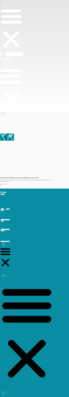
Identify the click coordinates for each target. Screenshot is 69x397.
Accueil (4, 1)
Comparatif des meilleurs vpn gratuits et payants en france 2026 (19, 177)
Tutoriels (4, 2)
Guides (4, 60)
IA (2, 115)
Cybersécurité (5, 62)
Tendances (5, 4)
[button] (11, 28)
